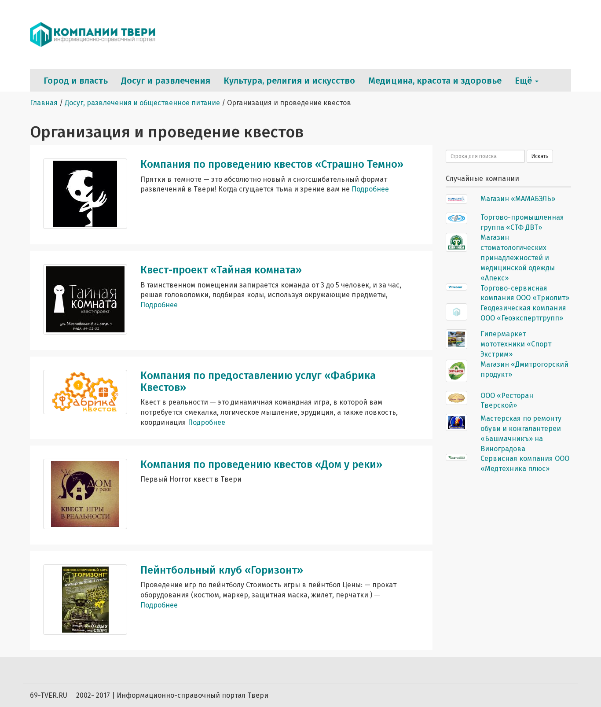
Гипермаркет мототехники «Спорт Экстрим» (515, 344)
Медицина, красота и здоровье (435, 80)
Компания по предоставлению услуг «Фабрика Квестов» (258, 381)
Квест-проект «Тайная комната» (221, 270)
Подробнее (370, 189)
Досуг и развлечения (165, 80)
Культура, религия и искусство (289, 80)
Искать (539, 156)
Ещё (524, 80)
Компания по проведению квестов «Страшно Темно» (271, 164)
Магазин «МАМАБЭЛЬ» (517, 199)
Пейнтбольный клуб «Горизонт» (221, 570)
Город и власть (76, 80)
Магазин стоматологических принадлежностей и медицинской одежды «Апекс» (517, 257)
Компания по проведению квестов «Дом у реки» (261, 464)
